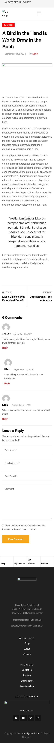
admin (35, 53)
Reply (5, 347)
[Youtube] (23, 718)
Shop (3, 563)
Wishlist (31, 563)
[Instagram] (38, 718)
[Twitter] (31, 718)
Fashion (8, 25)
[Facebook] (16, 718)
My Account (19, 563)
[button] (39, 13)
